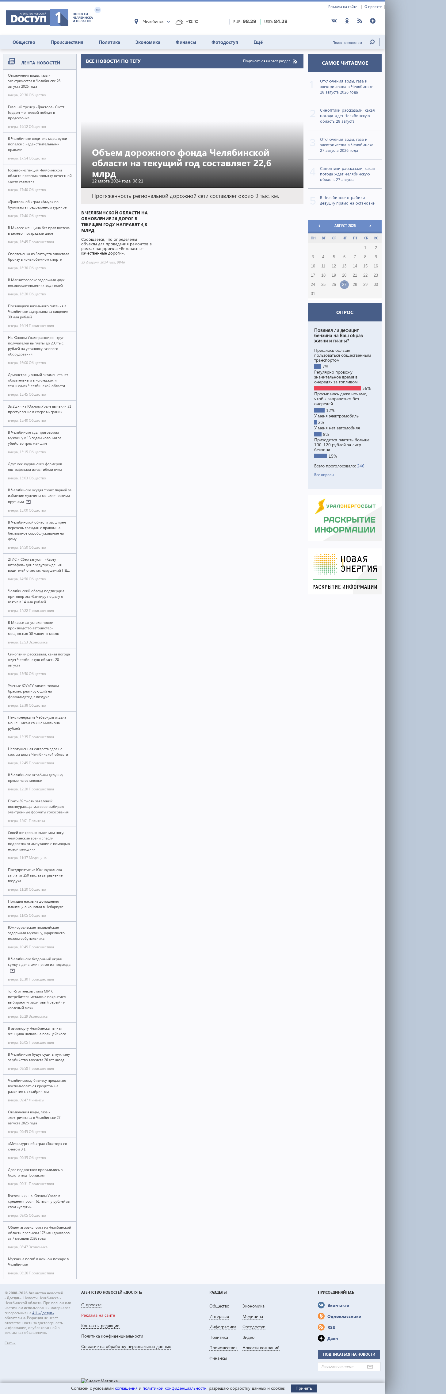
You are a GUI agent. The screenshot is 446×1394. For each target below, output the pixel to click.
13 (344, 266)
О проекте (373, 7)
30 (376, 284)
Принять (303, 1388)
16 (376, 266)
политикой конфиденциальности (175, 1388)
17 (313, 275)
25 (323, 284)
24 (313, 284)
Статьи (10, 1343)
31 (313, 294)
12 (334, 266)
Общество (24, 42)
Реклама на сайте (342, 7)
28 (355, 284)
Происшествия (67, 42)
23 (376, 275)
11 (323, 266)
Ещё (258, 42)
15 (365, 266)
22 (365, 275)
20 (344, 275)
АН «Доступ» (43, 1313)
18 (323, 275)
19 (334, 275)
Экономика (147, 42)
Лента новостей (40, 63)
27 (344, 284)
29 (365, 284)
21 (355, 275)
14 (355, 266)
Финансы (186, 42)
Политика (109, 42)
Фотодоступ (225, 42)
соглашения (126, 1388)
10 (313, 266)
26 (334, 284)
